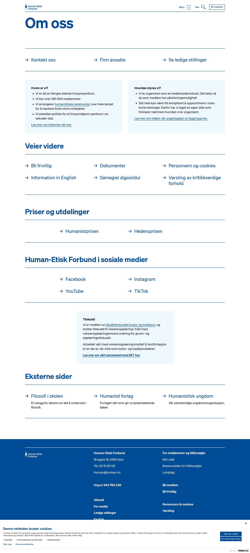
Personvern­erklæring (24, 544)
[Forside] (33, 6)
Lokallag (168, 472)
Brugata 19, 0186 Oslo (109, 459)
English (99, 519)
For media (101, 506)
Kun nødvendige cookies (231, 539)
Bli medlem (170, 485)
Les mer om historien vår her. (51, 125)
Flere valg (7, 544)
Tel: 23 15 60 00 (104, 466)
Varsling (168, 511)
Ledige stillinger (105, 513)
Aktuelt (99, 500)
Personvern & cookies (177, 504)
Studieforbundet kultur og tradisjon (130, 325)
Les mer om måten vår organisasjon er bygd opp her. (171, 118)
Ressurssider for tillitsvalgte (182, 466)
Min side (168, 459)
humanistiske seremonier (72, 104)
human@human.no (107, 472)
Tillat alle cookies (231, 534)
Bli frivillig (169, 491)
